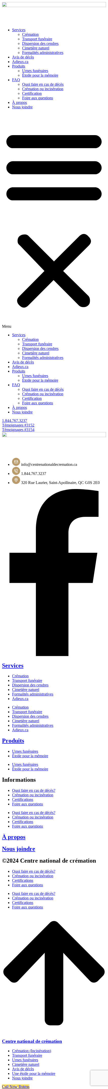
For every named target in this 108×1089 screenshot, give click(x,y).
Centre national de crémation (32, 1041)
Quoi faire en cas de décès (43, 84)
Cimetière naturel (35, 48)
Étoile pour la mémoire (40, 75)
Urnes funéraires (35, 71)
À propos (19, 102)
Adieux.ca (20, 61)
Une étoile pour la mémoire (33, 1073)
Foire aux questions (37, 98)
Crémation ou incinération (42, 89)
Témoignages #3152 (18, 425)
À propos (13, 837)
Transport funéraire (37, 39)
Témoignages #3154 (18, 430)
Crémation (30, 34)
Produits (18, 66)
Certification (32, 93)
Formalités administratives (32, 694)
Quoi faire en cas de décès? (33, 790)
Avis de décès (23, 57)
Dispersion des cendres (40, 43)
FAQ (16, 80)
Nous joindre (22, 107)
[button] (54, 221)
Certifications (22, 799)
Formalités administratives (42, 52)
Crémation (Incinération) (31, 1051)
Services (18, 30)
